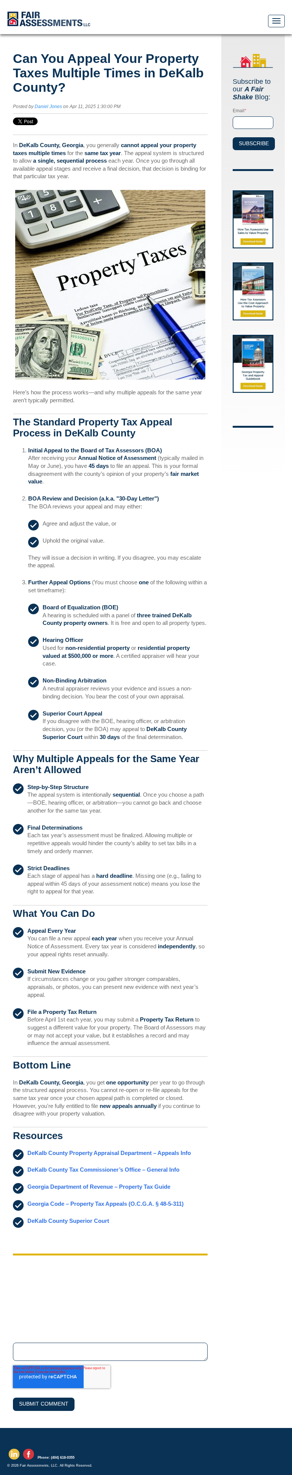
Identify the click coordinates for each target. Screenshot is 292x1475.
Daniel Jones (48, 106)
